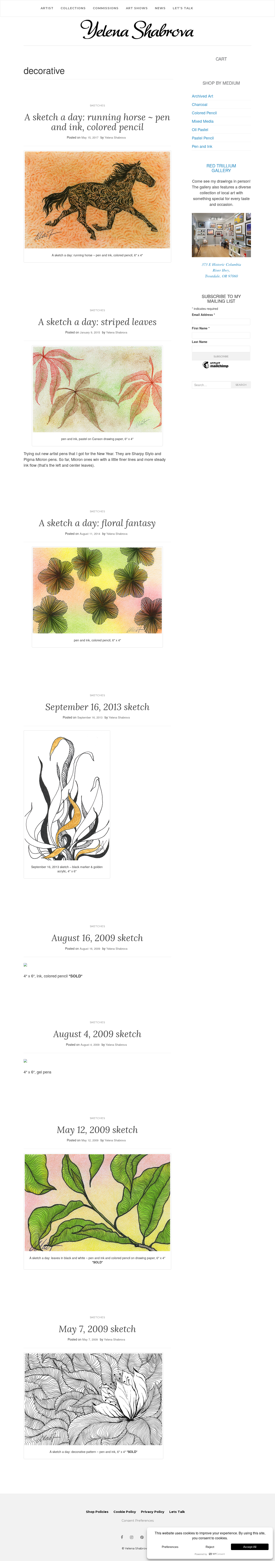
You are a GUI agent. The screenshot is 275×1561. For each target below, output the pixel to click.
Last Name (199, 341)
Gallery (221, 170)
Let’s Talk (183, 8)
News (160, 8)
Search (240, 384)
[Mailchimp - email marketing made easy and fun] (215, 367)
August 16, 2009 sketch (97, 938)
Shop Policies (97, 1512)
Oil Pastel (200, 129)
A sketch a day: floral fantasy (97, 523)
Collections (73, 8)
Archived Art (202, 96)
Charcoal (199, 104)
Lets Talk (177, 1512)
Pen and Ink (202, 146)
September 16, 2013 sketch (97, 707)
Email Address (203, 314)
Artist (47, 8)
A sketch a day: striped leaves (97, 322)
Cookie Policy (124, 1512)
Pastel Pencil (203, 138)
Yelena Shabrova (115, 137)
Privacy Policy (152, 1512)
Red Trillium (221, 165)
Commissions (106, 8)
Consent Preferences (138, 1521)
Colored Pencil (204, 112)
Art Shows (137, 8)
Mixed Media (203, 121)
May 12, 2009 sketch (97, 1130)
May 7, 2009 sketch (97, 1329)
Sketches (97, 105)
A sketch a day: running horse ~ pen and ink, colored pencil (97, 122)
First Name (200, 328)
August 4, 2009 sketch (97, 1034)
